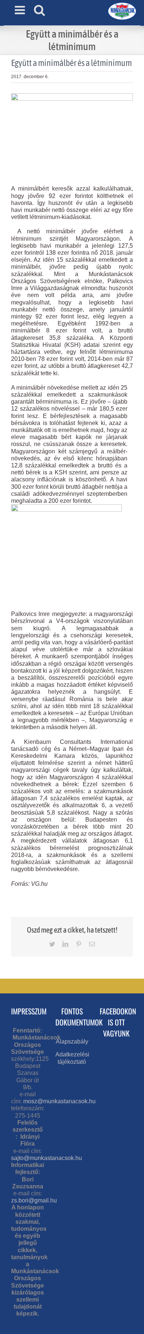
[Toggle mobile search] (39, 10)
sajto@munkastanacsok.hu (46, 1158)
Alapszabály (72, 1041)
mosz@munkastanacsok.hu (59, 1101)
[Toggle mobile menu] (21, 10)
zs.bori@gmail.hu (34, 1200)
